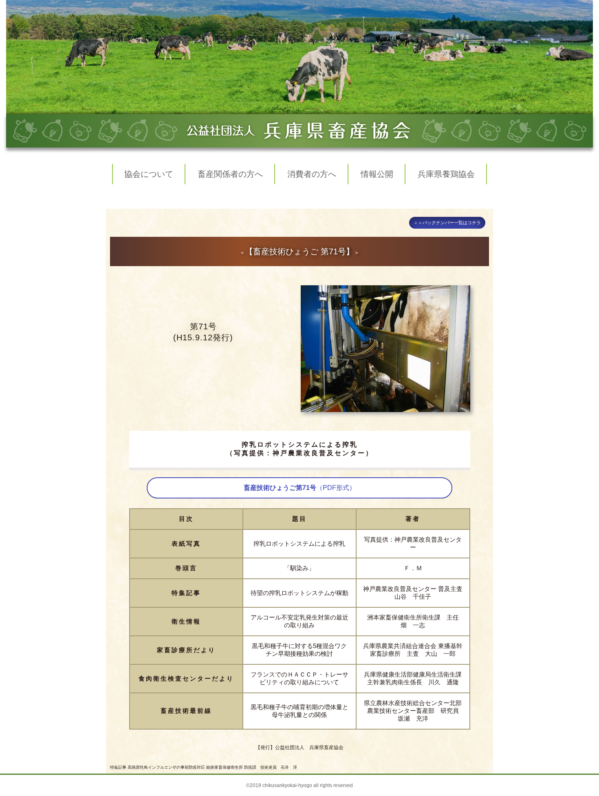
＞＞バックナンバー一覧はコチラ (447, 222)
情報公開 (377, 174)
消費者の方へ (311, 174)
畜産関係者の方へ (230, 174)
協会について (148, 174)
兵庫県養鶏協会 (446, 174)
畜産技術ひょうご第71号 (300, 487)
